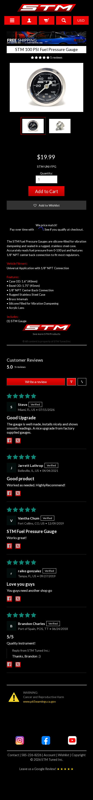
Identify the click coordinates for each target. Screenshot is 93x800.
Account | (51, 755)
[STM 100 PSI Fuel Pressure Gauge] (33, 126)
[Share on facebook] (9, 441)
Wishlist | (65, 755)
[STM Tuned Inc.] (46, 7)
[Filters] (71, 381)
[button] (40, 57)
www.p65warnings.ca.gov (39, 701)
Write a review (36, 382)
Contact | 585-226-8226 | (26, 755)
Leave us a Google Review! (46, 769)
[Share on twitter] (18, 440)
